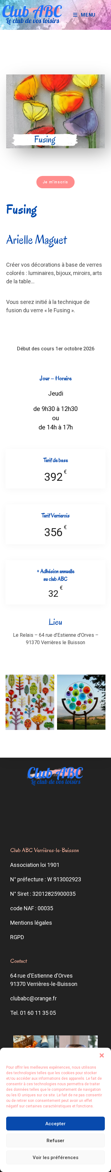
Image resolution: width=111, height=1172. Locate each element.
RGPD (17, 937)
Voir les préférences (55, 1157)
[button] (102, 1055)
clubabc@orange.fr (33, 998)
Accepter (55, 1123)
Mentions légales (31, 922)
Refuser (55, 1140)
